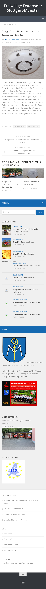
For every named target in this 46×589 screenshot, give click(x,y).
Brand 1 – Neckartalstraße (23, 254)
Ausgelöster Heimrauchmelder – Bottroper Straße (10, 184)
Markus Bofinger (12, 40)
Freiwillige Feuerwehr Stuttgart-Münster (23, 8)
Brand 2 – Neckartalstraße (23, 277)
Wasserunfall (18, 226)
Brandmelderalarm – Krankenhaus (26, 266)
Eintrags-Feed (9, 539)
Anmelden (8, 533)
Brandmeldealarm (20, 263)
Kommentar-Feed (11, 544)
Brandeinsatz (18, 239)
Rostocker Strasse (33, 127)
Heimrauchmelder (10, 25)
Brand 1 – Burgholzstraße (23, 242)
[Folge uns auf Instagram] (42, 202)
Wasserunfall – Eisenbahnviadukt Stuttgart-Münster (26, 230)
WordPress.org (10, 550)
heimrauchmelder (20, 127)
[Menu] (43, 19)
